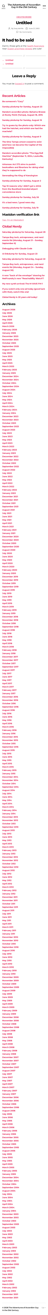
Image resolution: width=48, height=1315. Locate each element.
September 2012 (10, 867)
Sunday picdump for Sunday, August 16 (22, 120)
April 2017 (7, 683)
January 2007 (9, 1094)
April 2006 (7, 1124)
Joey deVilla (18, 28)
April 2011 (6, 924)
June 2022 (7, 476)
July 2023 (7, 433)
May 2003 (7, 1237)
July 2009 (7, 994)
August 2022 (8, 470)
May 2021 (6, 520)
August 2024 (8, 390)
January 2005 (9, 1174)
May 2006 (7, 1121)
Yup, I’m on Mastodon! (13, 220)
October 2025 (9, 343)
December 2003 (10, 1214)
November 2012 (10, 860)
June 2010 (7, 957)
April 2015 (7, 763)
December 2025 (10, 336)
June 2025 (7, 356)
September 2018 (10, 627)
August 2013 (8, 830)
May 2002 (7, 1277)
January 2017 (8, 693)
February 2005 (9, 1171)
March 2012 (8, 887)
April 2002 (7, 1281)
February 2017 (9, 690)
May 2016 (6, 720)
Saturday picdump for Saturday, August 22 (23, 259)
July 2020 (7, 553)
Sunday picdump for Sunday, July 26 (20, 197)
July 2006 (7, 1114)
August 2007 (8, 1070)
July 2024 (7, 393)
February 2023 (9, 450)
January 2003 (9, 1251)
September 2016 (10, 707)
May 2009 (7, 1000)
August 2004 (8, 1191)
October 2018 (9, 623)
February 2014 (9, 810)
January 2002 (9, 1291)
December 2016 (10, 697)
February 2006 (9, 1131)
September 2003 (10, 1224)
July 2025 (7, 353)
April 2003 (7, 1241)
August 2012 (8, 870)
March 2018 (8, 647)
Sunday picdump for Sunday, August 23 (22, 106)
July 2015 (6, 753)
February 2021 (9, 530)
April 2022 (7, 483)
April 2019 (7, 603)
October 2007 (9, 1064)
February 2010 (9, 970)
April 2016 (7, 723)
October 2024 (9, 383)
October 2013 (9, 823)
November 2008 (10, 1020)
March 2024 (8, 406)
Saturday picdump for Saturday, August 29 (23, 232)
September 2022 (10, 466)
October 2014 (9, 783)
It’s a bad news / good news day (18, 202)
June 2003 (7, 1234)
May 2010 (7, 960)
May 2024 (7, 400)
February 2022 (9, 490)
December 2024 (10, 376)
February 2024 (9, 410)
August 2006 (8, 1110)
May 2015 (6, 760)
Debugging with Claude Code (17, 248)
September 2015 (10, 747)
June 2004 (7, 1197)
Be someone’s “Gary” (13, 101)
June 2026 (7, 316)
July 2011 (6, 914)
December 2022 (10, 456)
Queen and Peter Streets (19, 49)
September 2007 (10, 1067)
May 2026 (7, 319)
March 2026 (8, 326)
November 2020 (10, 540)
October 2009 (9, 984)
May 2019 (6, 600)
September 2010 (10, 947)
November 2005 (10, 1141)
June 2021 (7, 516)
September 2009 (10, 987)
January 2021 (8, 533)
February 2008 (9, 1050)
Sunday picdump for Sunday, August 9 (21, 136)
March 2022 (8, 486)
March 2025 (8, 366)
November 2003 (10, 1217)
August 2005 (8, 1151)
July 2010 (6, 954)
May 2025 (7, 359)
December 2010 (10, 937)
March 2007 (8, 1087)
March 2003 (8, 1244)
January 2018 (9, 653)
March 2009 (8, 1007)
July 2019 (6, 593)
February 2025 (9, 369)
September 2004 (10, 1187)
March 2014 (8, 807)
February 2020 (9, 570)
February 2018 (9, 650)
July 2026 (7, 313)
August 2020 (8, 550)
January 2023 (9, 453)
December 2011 (10, 897)
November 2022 (10, 460)
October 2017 (9, 663)
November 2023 (10, 420)
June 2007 (7, 1077)
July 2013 (6, 833)
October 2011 (8, 904)
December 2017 (10, 657)
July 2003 (7, 1231)
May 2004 (7, 1201)
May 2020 (7, 560)
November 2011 (10, 900)
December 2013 (10, 817)
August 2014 (8, 790)
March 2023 (8, 446)
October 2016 (9, 703)
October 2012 (9, 863)
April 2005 (7, 1164)
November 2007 (10, 1060)
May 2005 (7, 1161)
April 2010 (7, 964)
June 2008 (7, 1037)
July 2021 (6, 513)
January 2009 (9, 1014)
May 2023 (7, 440)
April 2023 (7, 443)
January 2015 (8, 773)
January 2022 (9, 493)
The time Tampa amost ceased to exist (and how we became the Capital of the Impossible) (22, 145)
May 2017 (6, 680)
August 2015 (8, 750)
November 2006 (10, 1100)
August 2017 (8, 670)
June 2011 (7, 917)
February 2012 (9, 890)
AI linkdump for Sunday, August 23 (20, 254)
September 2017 (10, 667)
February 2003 (9, 1247)
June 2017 (7, 677)
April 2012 (7, 884)
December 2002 (10, 1254)
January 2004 (9, 1211)
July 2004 (7, 1194)
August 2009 (8, 990)
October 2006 (9, 1104)
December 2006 (10, 1097)
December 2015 (10, 737)
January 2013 (8, 853)
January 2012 (8, 894)
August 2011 (8, 910)
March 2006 (8, 1127)
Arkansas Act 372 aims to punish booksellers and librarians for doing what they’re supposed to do (23, 167)
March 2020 (8, 566)
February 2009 (9, 1010)
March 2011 (7, 927)
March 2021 (8, 526)
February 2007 (9, 1090)
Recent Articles (13, 96)
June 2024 (7, 396)
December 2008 (10, 1017)
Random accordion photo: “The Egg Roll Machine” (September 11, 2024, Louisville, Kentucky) (22, 156)
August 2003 (8, 1227)
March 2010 (8, 967)
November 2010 (10, 940)
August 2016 (8, 710)
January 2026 (9, 333)
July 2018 (6, 633)
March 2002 (8, 1284)
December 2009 (10, 977)
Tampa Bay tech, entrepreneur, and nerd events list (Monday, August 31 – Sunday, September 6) (22, 240)
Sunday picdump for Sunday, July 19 (20, 208)
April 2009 (7, 1004)
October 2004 (9, 1184)
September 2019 (10, 586)
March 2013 (8, 847)
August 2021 (8, 510)
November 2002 (10, 1257)
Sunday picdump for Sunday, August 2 (21, 181)
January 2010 (9, 974)
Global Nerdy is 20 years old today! (19, 297)
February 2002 (9, 1287)
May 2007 (7, 1080)
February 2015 (9, 770)
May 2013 (6, 840)
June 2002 (7, 1274)
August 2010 (8, 950)
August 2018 (8, 630)
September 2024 (10, 386)
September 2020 (10, 546)
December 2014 (10, 777)
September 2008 (10, 1027)
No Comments (25, 32)
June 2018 (7, 637)
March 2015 (8, 767)
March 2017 (8, 687)
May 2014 (7, 800)
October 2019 (9, 583)
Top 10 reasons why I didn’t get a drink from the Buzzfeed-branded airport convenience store (21, 189)
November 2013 (10, 820)
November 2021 (10, 500)
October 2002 (9, 1261)
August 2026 (8, 309)
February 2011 (9, 930)
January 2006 (9, 1134)
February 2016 (9, 730)
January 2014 (9, 813)
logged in (19, 83)
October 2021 (9, 503)
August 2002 (8, 1267)
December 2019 (10, 576)
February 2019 (9, 610)
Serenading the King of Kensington (20, 175)
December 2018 (10, 616)
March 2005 (8, 1167)
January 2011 (8, 934)
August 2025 (8, 349)
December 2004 (10, 1177)
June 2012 (7, 877)
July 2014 (6, 793)
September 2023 (10, 426)
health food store (35, 46)
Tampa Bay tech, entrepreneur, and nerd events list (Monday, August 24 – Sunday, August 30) (22, 267)
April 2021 (7, 523)
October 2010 (9, 944)
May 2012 (6, 880)
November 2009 (10, 980)
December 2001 (10, 1294)
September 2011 (10, 907)
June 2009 (7, 997)
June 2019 (7, 596)
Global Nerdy (12, 226)
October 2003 (9, 1221)
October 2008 (9, 1024)
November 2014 (10, 780)
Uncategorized (24, 17)
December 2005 (10, 1137)
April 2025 (7, 363)
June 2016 (7, 717)
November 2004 (10, 1181)
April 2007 (7, 1084)
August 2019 (8, 590)
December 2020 (10, 536)
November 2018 (10, 620)
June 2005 (7, 1157)
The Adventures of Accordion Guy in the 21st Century (24, 6)
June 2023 (7, 436)
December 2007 (10, 1057)
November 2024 (10, 380)
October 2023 (9, 423)
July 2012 (6, 874)
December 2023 (10, 416)
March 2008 (8, 1047)
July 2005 (7, 1154)
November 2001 (10, 1297)
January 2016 (8, 733)
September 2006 (10, 1107)
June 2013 (7, 837)
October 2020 (9, 543)
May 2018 (7, 640)
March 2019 (8, 606)
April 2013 (7, 843)
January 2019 (8, 613)
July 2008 (7, 1034)
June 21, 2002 (34, 28)
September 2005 (10, 1147)
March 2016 (8, 727)
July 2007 (7, 1074)
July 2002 (7, 1271)
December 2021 (10, 496)
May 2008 (7, 1040)
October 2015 (9, 743)
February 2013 (9, 850)
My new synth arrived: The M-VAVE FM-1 (22, 283)
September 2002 (10, 1264)
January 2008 (9, 1054)
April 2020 (7, 563)
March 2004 (8, 1207)
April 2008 (7, 1044)
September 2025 (10, 346)
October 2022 (9, 463)
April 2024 (7, 403)
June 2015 (7, 757)
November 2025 (10, 339)
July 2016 (6, 713)
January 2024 (9, 413)
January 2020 (9, 573)
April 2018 (7, 643)
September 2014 (10, 787)
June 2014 (7, 797)
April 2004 (7, 1204)
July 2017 (6, 673)
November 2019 (10, 580)
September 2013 (10, 827)
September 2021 (10, 506)
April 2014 (7, 803)
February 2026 (9, 329)
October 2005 (9, 1144)
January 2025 (9, 373)
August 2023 (8, 430)
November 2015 (10, 740)
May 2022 (7, 480)
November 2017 (10, 660)
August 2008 (8, 1030)
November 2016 (10, 700)
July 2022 (7, 473)
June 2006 (7, 1117)
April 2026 (7, 323)
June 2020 (7, 556)
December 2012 (10, 857)
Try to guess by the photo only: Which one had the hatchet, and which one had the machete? (23, 128)
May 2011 (6, 920)
